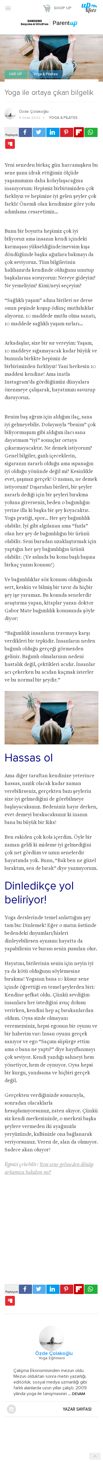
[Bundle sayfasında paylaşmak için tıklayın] (10, 144)
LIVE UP (16, 74)
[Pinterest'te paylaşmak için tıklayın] (66, 132)
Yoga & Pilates (45, 74)
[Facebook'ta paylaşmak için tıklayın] (25, 132)
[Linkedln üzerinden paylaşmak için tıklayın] (53, 132)
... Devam (76, 1394)
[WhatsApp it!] (91, 132)
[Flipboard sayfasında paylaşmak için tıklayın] (79, 132)
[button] (8, 8)
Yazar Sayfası (77, 1409)
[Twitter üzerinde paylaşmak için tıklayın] (39, 132)
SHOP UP (63, 8)
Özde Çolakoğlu (34, 112)
